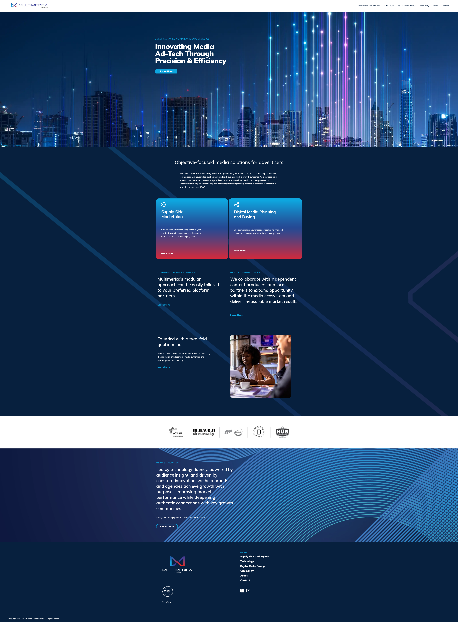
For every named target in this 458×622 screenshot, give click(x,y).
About (435, 6)
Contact (445, 6)
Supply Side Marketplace (368, 6)
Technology (388, 6)
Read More (167, 253)
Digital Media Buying (406, 6)
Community (424, 6)
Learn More (163, 304)
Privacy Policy (166, 602)
